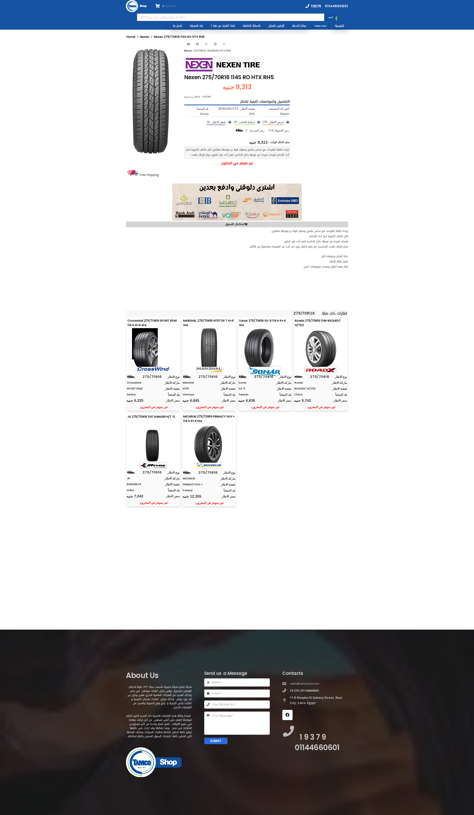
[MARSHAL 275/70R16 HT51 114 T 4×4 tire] (209, 349)
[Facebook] (287, 715)
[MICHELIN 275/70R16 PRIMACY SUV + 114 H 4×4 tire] (209, 445)
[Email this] (188, 44)
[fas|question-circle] (287, 122)
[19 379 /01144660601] (286, 690)
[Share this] (197, 44)
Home (130, 37)
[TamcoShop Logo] (137, 6)
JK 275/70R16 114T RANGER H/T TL (151, 417)
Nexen (144, 37)
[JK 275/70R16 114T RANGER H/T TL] (153, 445)
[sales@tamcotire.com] (286, 683)
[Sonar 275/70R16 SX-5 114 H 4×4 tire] (265, 349)
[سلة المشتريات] (157, 6)
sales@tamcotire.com (304, 684)
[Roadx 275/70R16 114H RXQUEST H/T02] (320, 349)
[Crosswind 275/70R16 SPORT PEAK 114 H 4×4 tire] (153, 349)
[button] (168, 50)
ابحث (330, 17)
